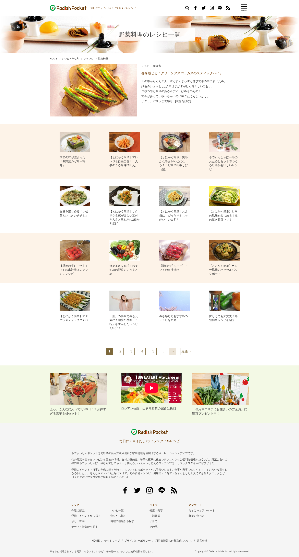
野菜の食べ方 (196, 515)
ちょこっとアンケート (202, 510)
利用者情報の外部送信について (173, 540)
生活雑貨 (155, 515)
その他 (153, 526)
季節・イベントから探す (85, 515)
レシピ (75, 504)
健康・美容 (156, 510)
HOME (53, 58)
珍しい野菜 (78, 521)
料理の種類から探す (122, 521)
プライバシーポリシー (137, 540)
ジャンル (88, 58)
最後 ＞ (186, 351)
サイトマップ (112, 540)
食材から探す (118, 515)
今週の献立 (78, 510)
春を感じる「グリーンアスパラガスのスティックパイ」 (182, 73)
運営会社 (202, 540)
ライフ (153, 504)
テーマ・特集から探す (84, 526)
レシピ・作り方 (70, 58)
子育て (153, 521)
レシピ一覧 (117, 510)
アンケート (195, 504)
